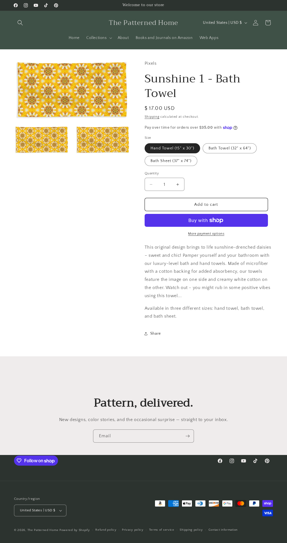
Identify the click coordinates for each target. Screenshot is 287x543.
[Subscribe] (187, 436)
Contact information (223, 530)
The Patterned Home (43, 530)
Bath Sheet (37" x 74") (171, 161)
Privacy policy (133, 530)
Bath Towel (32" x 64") (230, 148)
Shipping (152, 117)
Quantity (152, 173)
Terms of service (161, 530)
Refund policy (105, 530)
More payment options (206, 233)
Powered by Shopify (74, 530)
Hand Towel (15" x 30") (172, 148)
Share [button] (155, 333)
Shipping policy (191, 530)
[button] (20, 23)
